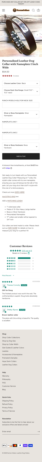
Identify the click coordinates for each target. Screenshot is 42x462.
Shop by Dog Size (9, 341)
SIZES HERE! (20, 192)
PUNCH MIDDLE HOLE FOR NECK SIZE (17, 100)
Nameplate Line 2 (9, 133)
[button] (4, 34)
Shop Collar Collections (11, 337)
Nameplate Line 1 (9, 122)
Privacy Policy (7, 408)
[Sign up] (39, 431)
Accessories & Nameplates (12, 354)
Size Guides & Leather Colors (13, 348)
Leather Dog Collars (9, 365)
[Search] (33, 10)
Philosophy (6, 379)
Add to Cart (21, 156)
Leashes (5, 351)
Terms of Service (8, 411)
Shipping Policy (8, 401)
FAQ (4, 383)
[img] (7, 282)
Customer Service (9, 386)
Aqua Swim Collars (9, 361)
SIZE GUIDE (12, 228)
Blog (4, 390)
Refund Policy (7, 404)
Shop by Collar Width (10, 344)
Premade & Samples (9, 358)
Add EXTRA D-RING (8, 196)
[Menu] (3, 10)
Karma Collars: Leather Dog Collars (18, 453)
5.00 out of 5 (27, 251)
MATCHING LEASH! (15, 201)
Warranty (5, 376)
